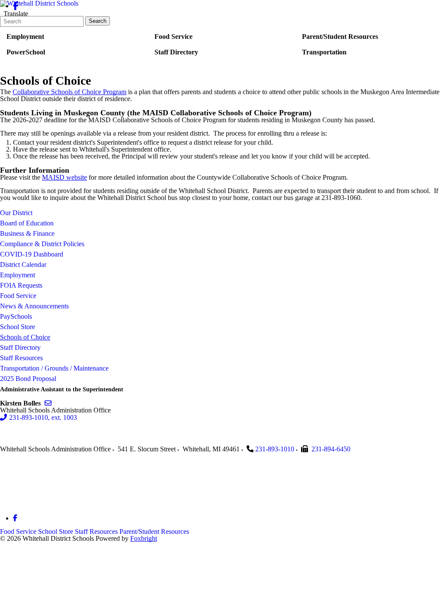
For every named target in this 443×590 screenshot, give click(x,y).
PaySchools (16, 316)
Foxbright (143, 538)
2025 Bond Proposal (28, 378)
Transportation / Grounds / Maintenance (54, 368)
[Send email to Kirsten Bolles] (48, 403)
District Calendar (23, 264)
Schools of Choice (25, 337)
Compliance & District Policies (42, 243)
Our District (16, 212)
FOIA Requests (21, 285)
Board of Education (27, 223)
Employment (17, 275)
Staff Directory (20, 347)
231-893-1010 (274, 449)
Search (97, 21)
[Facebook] (16, 6)
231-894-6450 (330, 449)
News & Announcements (34, 306)
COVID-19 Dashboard (31, 254)
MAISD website (64, 177)
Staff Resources (21, 358)
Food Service (18, 295)
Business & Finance (27, 233)
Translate (15, 13)
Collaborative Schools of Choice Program (69, 91)
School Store (17, 326)
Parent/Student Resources (154, 531)
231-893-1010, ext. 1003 (43, 417)
